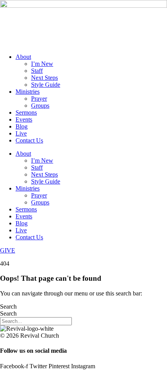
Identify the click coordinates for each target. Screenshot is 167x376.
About (23, 56)
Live (21, 133)
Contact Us (29, 140)
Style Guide (45, 84)
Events (24, 119)
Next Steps (44, 77)
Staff (37, 70)
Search (8, 306)
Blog (22, 126)
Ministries (28, 91)
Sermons (26, 112)
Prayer (39, 98)
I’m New (42, 63)
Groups (40, 105)
